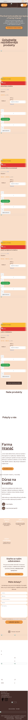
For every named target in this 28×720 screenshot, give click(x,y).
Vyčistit (12, 104)
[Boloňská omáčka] (14, 63)
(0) (8, 89)
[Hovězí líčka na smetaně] (14, 145)
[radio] (18, 98)
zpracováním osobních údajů (19, 619)
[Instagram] (6, 699)
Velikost (3, 101)
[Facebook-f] (2, 699)
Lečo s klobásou (6, 332)
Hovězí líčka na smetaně (9, 168)
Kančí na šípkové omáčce (9, 250)
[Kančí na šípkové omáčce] (14, 227)
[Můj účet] (22, 1)
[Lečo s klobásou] (14, 309)
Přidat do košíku (5, 119)
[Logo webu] (14, 5)
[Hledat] (26, 1)
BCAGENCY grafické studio (21, 715)
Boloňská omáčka (7, 86)
